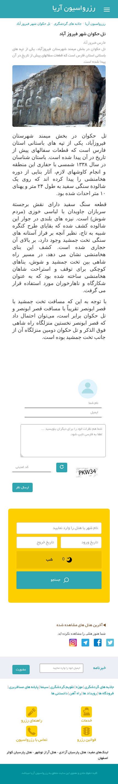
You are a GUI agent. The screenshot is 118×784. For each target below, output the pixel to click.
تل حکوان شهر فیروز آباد (33, 24)
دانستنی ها (59, 693)
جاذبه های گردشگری (68, 24)
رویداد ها (89, 693)
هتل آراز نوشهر (45, 752)
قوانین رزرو (86, 740)
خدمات (86, 720)
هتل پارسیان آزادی (72, 752)
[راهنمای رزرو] (31, 712)
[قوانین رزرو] (86, 731)
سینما (44, 687)
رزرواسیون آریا (73, 8)
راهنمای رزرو (31, 720)
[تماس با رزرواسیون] (31, 731)
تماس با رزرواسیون (31, 740)
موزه (79, 687)
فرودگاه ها (106, 693)
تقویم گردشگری (61, 687)
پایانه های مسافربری (23, 687)
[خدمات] (86, 712)
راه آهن (75, 693)
